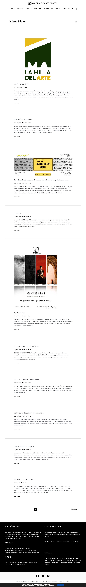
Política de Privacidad (51, 582)
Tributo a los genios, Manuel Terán (26, 379)
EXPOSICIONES (48, 8)
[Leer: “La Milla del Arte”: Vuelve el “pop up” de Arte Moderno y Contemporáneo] (43, 164)
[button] (31, 8)
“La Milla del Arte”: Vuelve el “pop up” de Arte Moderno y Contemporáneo (41, 180)
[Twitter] (43, 576)
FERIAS (57, 8)
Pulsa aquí (63, 547)
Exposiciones (17, 183)
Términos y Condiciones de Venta (26, 582)
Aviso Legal (40, 582)
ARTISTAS (20, 8)
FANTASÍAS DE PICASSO (23, 119)
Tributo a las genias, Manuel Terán (26, 346)
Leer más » (17, 103)
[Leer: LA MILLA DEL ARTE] (41, 57)
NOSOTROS (37, 8)
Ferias (15, 87)
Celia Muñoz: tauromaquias (24, 446)
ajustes (52, 585)
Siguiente (75, 509)
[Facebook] (37, 576)
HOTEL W (17, 213)
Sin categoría (17, 122)
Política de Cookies (64, 582)
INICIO (12, 8)
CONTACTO (65, 8)
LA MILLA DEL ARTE (21, 84)
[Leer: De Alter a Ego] (36, 277)
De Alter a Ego (19, 313)
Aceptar (60, 585)
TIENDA (28, 8)
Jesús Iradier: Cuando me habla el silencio (29, 413)
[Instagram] (48, 576)
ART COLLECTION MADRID (24, 480)
